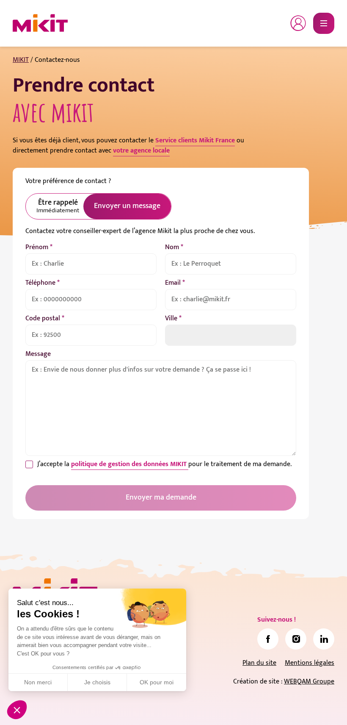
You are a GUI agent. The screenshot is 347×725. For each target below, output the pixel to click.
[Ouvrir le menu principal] (323, 23)
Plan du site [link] (259, 663)
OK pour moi (157, 682)
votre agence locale (141, 150)
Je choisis (97, 682)
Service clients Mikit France (195, 140)
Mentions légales (309, 663)
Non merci (38, 682)
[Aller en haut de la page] (323, 706)
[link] (267, 639)
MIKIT (21, 60)
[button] (17, 710)
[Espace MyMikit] (298, 23)
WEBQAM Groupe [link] (309, 681)
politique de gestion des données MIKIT (129, 464)
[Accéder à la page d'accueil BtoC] (40, 23)
